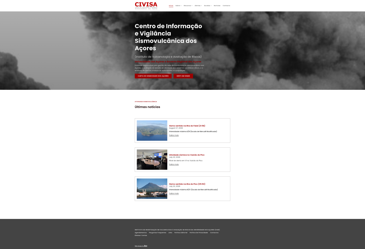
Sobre (178, 6)
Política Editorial (181, 233)
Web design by (139, 246)
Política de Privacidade (199, 233)
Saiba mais (174, 135)
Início (171, 6)
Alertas (197, 6)
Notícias (217, 6)
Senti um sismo (183, 76)
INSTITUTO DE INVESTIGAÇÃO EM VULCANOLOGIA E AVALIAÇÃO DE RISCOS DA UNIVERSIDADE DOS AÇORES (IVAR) (177, 230)
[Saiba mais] (152, 130)
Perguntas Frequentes (157, 233)
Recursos (187, 6)
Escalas (207, 6)
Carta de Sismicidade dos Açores (153, 76)
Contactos (214, 233)
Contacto (226, 6)
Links (170, 233)
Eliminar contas (141, 235)
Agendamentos (141, 233)
